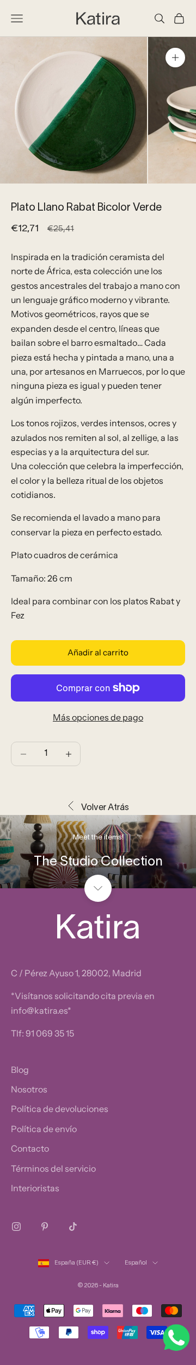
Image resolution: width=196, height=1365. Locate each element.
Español (136, 1263)
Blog (20, 1069)
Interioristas (35, 1188)
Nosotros (29, 1089)
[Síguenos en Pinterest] (44, 1226)
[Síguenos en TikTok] (73, 1226)
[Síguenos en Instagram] (16, 1226)
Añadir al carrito (98, 652)
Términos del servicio (53, 1168)
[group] (98, 851)
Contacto (30, 1148)
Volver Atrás (105, 808)
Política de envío (44, 1128)
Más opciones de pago (98, 717)
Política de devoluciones (59, 1108)
